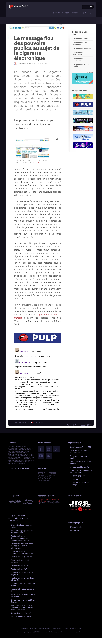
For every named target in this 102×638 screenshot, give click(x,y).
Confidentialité (68, 628)
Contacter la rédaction (20, 468)
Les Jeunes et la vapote (79, 467)
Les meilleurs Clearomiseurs (78, 59)
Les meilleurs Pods (80, 38)
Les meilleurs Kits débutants (80, 43)
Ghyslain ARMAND (26, 63)
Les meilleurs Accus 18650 (81, 65)
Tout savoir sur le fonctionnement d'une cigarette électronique (20, 538)
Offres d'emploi (76, 527)
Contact (65, 13)
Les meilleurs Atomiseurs (78, 53)
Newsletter (56, 13)
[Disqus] (37, 379)
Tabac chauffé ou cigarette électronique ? (81, 471)
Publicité (78, 628)
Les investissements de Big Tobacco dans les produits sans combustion (22, 607)
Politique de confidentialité (58, 632)
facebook (41, 449)
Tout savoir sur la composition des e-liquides (22, 552)
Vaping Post (28, 5)
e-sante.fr (35, 163)
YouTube (41, 456)
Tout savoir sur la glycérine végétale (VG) (22, 573)
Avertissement (57, 628)
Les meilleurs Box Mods (82, 49)
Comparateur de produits (21, 616)
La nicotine (74, 479)
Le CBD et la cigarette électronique (78, 451)
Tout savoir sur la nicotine (21, 557)
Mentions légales (44, 628)
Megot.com (74, 530)
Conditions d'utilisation (29, 628)
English (83, 13)
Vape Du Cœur (28, 501)
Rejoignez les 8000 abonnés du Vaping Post (49, 500)
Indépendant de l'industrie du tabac (14, 501)
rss (49, 456)
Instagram (49, 449)
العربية (90, 13)
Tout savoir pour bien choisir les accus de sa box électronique (22, 546)
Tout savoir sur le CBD (20, 566)
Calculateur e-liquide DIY (21, 613)
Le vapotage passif (77, 476)
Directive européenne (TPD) (81, 447)
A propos (74, 13)
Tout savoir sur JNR (19, 569)
